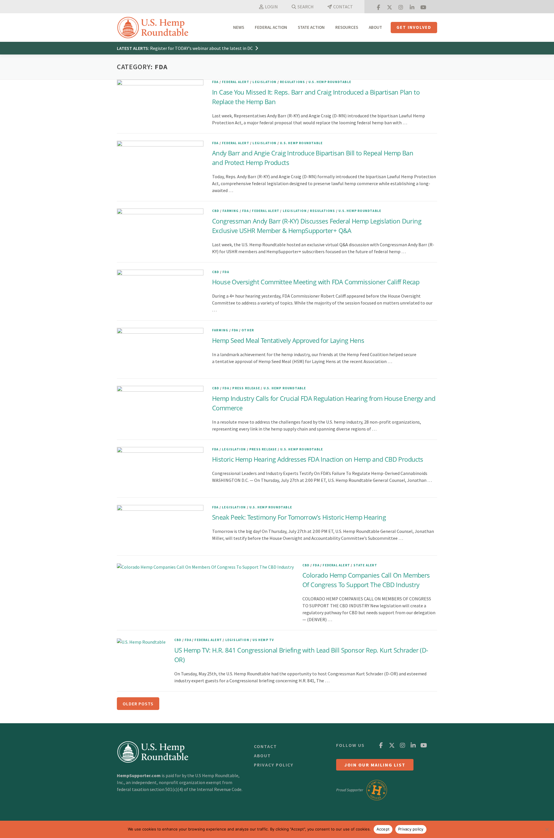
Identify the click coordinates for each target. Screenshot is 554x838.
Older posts (138, 704)
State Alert (365, 565)
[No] (547, 829)
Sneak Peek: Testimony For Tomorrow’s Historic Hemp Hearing (302, 517)
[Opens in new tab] (378, 7)
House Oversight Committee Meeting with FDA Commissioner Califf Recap (315, 281)
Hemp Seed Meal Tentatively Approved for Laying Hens (288, 340)
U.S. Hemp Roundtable (329, 82)
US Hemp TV (263, 640)
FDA (215, 82)
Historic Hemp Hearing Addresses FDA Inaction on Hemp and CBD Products (320, 459)
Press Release (246, 388)
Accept (383, 829)
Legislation (264, 82)
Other (248, 330)
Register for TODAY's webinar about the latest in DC (202, 48)
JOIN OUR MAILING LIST (374, 765)
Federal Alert (235, 82)
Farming (230, 211)
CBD (215, 211)
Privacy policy (411, 829)
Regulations (292, 82)
